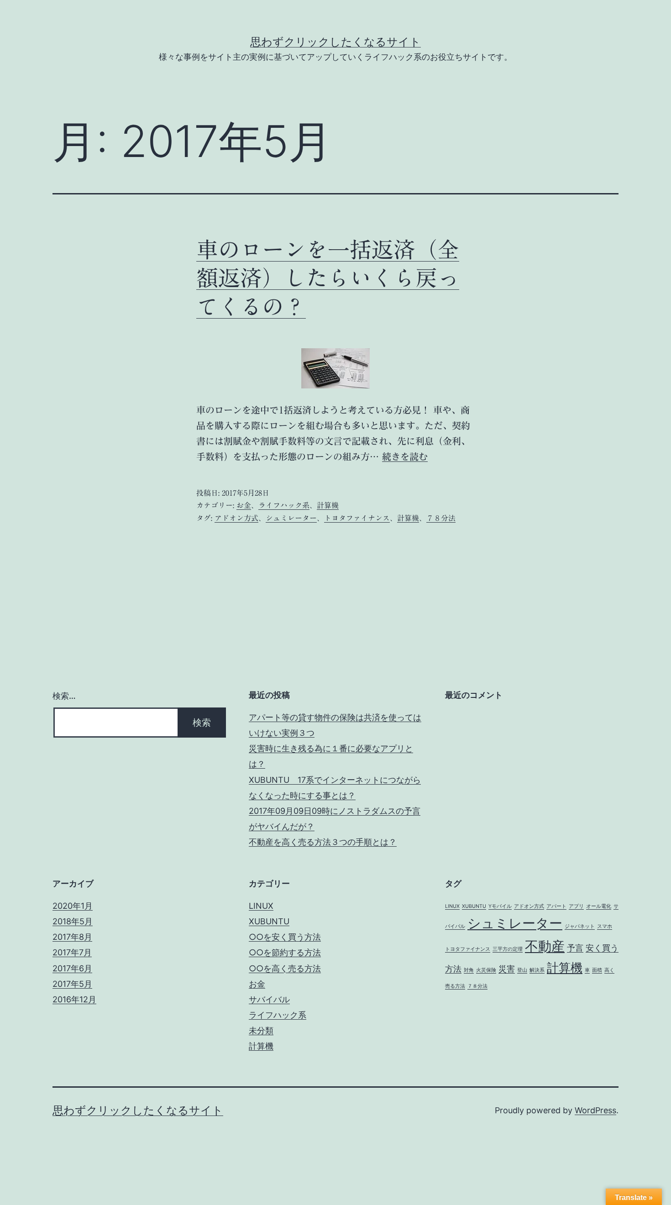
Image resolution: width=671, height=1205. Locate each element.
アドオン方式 (236, 518)
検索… (64, 696)
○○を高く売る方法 (285, 968)
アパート (556, 906)
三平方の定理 (508, 949)
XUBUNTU (269, 921)
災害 (506, 969)
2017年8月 (72, 937)
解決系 (537, 970)
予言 (575, 948)
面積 (597, 970)
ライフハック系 (283, 505)
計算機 (328, 505)
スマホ (604, 926)
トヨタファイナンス (357, 518)
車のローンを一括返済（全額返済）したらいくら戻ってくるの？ (327, 278)
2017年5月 (72, 984)
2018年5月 (72, 921)
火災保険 (486, 970)
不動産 (545, 946)
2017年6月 (72, 968)
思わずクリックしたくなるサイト (335, 41)
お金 (243, 505)
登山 (522, 970)
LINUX (261, 906)
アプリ (576, 906)
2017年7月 (72, 952)
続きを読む (405, 456)
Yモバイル (500, 906)
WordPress (595, 1110)
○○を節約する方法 (285, 952)
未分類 (261, 1030)
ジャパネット (580, 926)
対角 (469, 970)
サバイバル (269, 999)
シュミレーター (291, 518)
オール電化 (598, 906)
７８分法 (441, 518)
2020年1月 (72, 906)
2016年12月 (74, 999)
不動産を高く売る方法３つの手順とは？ (323, 842)
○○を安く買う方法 (285, 937)
